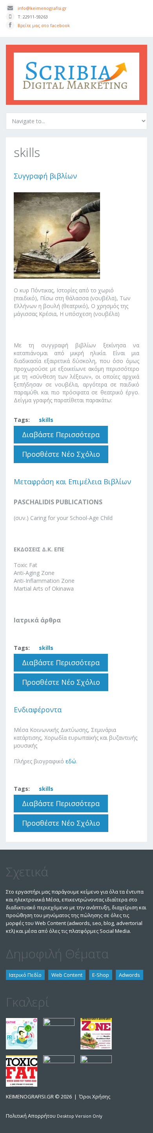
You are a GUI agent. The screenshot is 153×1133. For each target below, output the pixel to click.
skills (46, 419)
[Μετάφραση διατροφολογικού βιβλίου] (96, 1021)
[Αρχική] (76, 56)
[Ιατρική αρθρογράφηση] (59, 1021)
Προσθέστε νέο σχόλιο (61, 454)
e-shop (100, 974)
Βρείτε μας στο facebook (44, 25)
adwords (129, 974)
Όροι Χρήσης (94, 1096)
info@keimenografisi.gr (42, 8)
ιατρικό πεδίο (25, 974)
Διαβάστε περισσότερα (65, 436)
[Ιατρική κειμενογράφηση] (96, 1059)
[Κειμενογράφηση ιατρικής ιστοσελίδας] (59, 1059)
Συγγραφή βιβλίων (45, 176)
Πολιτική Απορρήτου (31, 1115)
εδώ (71, 761)
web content (66, 974)
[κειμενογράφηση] (21, 1021)
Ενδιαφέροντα (38, 709)
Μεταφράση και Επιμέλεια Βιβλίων (72, 481)
